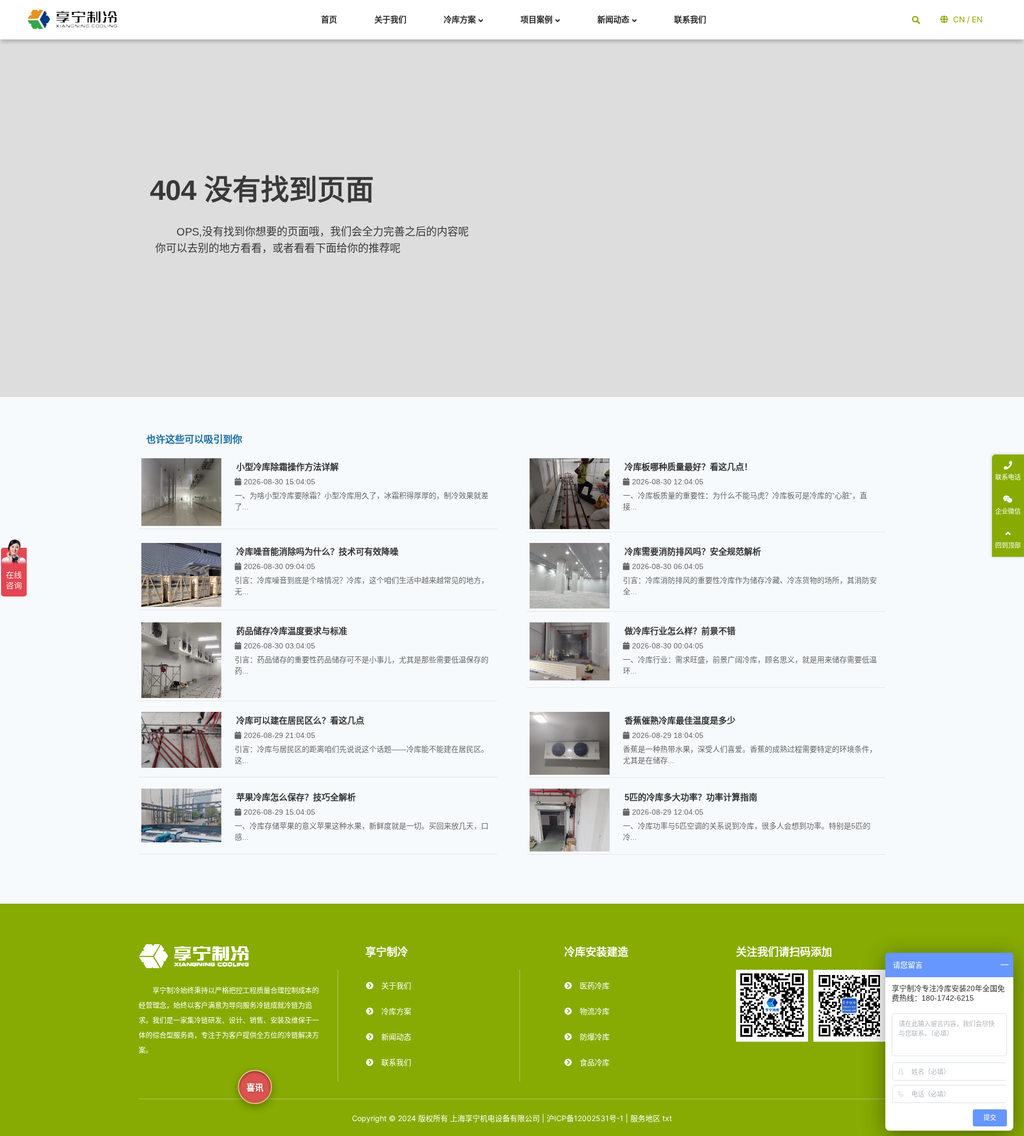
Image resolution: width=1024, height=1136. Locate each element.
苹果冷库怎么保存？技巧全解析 (296, 797)
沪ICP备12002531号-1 (585, 1118)
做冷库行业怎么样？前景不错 (680, 631)
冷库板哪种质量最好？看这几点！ (689, 467)
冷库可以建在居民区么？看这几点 (300, 720)
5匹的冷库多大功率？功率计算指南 (691, 797)
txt (667, 1118)
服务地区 (645, 1118)
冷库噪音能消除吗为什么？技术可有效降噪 (317, 551)
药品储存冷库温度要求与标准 (291, 631)
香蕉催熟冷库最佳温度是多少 (680, 720)
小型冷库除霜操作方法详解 (287, 467)
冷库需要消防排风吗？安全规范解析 (693, 551)
